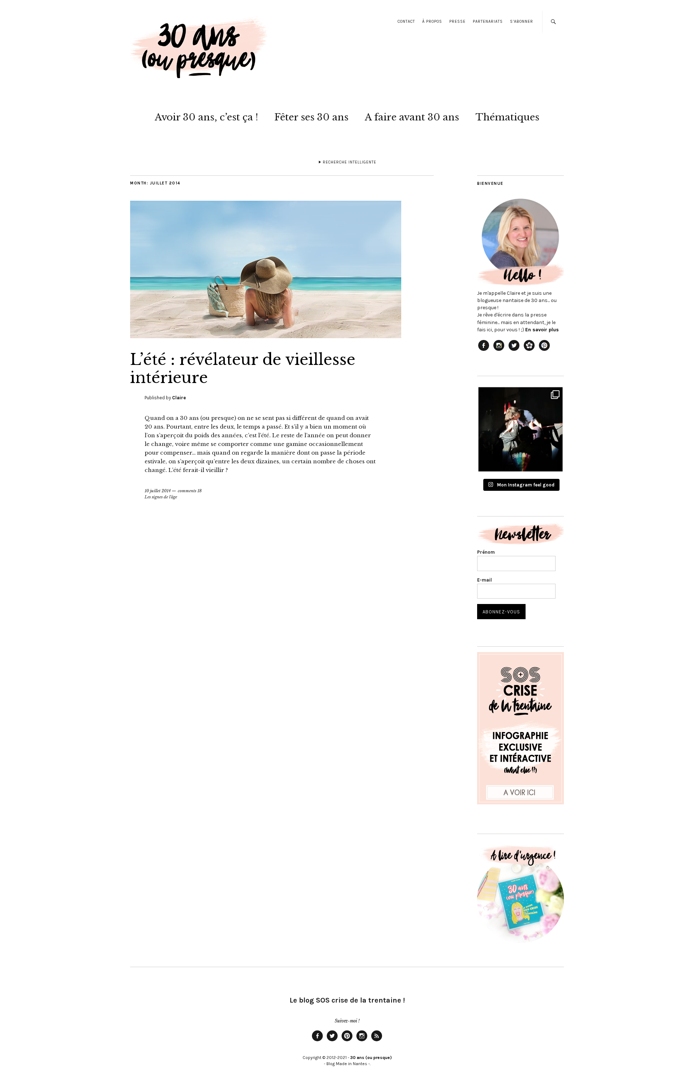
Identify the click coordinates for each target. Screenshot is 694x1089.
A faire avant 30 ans (412, 117)
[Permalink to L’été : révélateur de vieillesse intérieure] (265, 336)
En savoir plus (542, 330)
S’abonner (521, 21)
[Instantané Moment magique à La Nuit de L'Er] (520, 429)
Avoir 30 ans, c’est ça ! (206, 117)
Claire (179, 397)
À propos (432, 21)
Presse (457, 21)
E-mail (484, 580)
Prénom (486, 552)
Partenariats (488, 21)
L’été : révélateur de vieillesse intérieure (242, 368)
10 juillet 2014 (158, 490)
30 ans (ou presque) (371, 1057)
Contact (406, 21)
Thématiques (507, 117)
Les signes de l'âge (161, 496)
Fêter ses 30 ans (311, 117)
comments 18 (190, 490)
